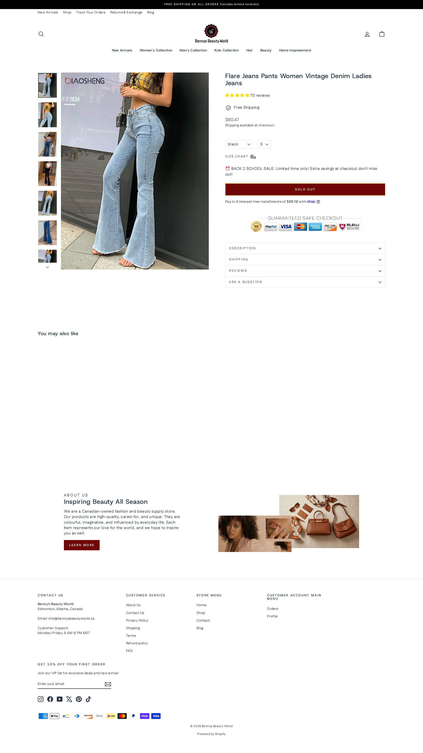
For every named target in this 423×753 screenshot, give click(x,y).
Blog (150, 12)
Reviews (238, 271)
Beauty (266, 50)
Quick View (79, 426)
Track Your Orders (90, 12)
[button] (237, 95)
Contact (203, 620)
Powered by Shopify (211, 734)
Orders (272, 608)
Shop (67, 12)
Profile (272, 616)
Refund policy (137, 643)
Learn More (81, 545)
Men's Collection (193, 50)
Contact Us (135, 613)
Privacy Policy (137, 620)
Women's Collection (156, 50)
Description (242, 248)
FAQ (129, 650)
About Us (133, 605)
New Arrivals (48, 12)
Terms (131, 635)
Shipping (232, 125)
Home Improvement (295, 50)
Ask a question (245, 282)
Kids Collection (226, 50)
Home (202, 605)
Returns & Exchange (126, 12)
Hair (249, 50)
